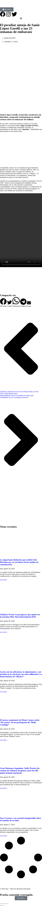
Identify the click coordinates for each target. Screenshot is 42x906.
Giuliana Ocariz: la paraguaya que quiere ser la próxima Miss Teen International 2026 (20, 615)
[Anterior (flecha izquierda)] (1, 905)
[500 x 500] (21, 111)
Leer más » (4, 580)
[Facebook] (2, 14)
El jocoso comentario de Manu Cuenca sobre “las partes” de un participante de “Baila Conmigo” (19, 722)
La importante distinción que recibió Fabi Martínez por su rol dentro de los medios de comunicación (19, 562)
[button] (3, 302)
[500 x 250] (21, 291)
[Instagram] (8, 14)
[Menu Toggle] (21, 18)
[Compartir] (5, 903)
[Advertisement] (21, 504)
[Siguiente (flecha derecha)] (3, 905)
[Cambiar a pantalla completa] (3, 903)
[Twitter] (14, 14)
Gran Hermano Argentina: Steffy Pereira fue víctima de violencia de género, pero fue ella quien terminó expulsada (19, 770)
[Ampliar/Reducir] (1, 903)
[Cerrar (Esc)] (7, 903)
